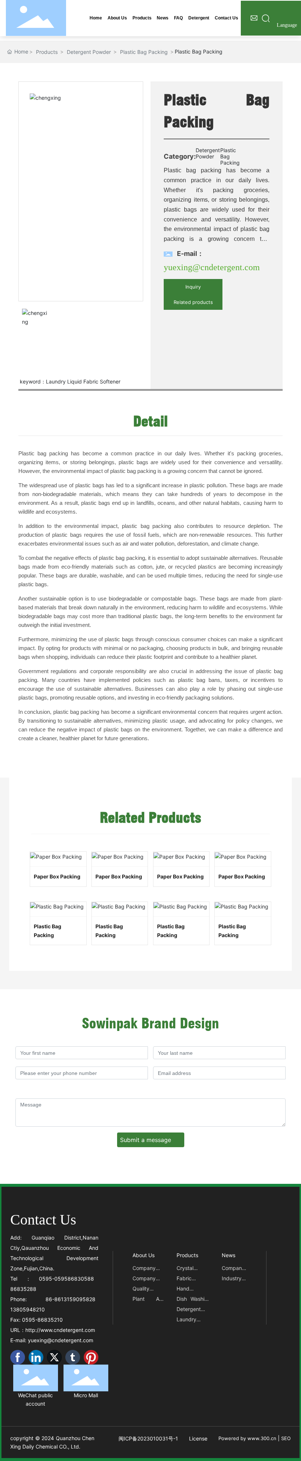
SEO (286, 1438)
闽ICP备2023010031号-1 (148, 1438)
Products (47, 52)
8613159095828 (74, 1299)
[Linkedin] (36, 1357)
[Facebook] (17, 1357)
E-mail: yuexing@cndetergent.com (51, 1340)
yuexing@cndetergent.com (212, 267)
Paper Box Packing (57, 876)
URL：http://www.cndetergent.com (52, 1330)
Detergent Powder (89, 52)
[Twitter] (54, 1357)
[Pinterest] (91, 1357)
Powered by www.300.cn (247, 1438)
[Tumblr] (72, 1357)
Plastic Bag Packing (144, 52)
